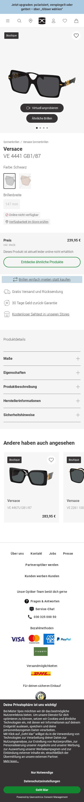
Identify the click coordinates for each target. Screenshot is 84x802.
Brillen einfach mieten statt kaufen (44, 279)
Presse (68, 553)
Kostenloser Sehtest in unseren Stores (40, 314)
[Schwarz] (9, 181)
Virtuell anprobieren (45, 108)
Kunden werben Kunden (42, 576)
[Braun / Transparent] (25, 181)
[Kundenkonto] (53, 20)
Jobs (52, 553)
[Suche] (19, 21)
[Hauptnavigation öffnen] (7, 21)
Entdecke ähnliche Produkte (42, 262)
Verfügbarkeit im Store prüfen (28, 222)
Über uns (17, 553)
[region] (42, 488)
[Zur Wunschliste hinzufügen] (76, 35)
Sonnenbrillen (11, 142)
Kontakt (36, 553)
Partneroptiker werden (42, 565)
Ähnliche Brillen (42, 118)
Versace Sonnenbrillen (35, 142)
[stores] (30, 20)
